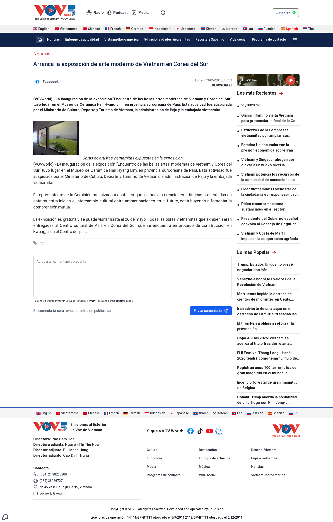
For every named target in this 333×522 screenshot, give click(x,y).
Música (204, 466)
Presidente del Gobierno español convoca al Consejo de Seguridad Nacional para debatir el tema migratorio (270, 221)
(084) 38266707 (51, 481)
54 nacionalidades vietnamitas (167, 39)
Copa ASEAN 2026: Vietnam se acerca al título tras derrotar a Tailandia (263, 341)
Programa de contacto (269, 39)
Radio (99, 13)
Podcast (120, 13)
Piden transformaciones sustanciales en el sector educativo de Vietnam (263, 207)
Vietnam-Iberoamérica (121, 39)
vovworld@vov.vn (52, 493)
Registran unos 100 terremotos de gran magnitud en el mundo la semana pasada (267, 370)
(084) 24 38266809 (53, 474)
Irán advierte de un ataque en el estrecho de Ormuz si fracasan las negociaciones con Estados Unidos (267, 311)
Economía (154, 458)
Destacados (208, 450)
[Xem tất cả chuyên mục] (295, 40)
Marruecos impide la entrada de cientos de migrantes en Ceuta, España (264, 297)
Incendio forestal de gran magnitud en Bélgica (267, 385)
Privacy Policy (95, 301)
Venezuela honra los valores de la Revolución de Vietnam (266, 282)
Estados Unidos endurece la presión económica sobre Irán (267, 147)
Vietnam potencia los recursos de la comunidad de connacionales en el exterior (270, 177)
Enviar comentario (208, 311)
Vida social (238, 39)
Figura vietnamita (264, 458)
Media (143, 13)
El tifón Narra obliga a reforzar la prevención (265, 326)
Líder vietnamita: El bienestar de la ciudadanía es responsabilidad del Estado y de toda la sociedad (269, 192)
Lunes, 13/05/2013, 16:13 (213, 80)
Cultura (152, 450)
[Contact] (5, 517)
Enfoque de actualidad (82, 39)
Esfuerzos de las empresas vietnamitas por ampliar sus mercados (265, 133)
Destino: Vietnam (263, 450)
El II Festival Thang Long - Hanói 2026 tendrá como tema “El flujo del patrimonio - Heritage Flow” (267, 356)
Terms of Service (117, 301)
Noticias (53, 39)
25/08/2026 (250, 105)
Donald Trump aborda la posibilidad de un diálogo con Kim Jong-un (267, 400)
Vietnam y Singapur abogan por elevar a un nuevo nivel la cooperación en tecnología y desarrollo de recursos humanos (269, 162)
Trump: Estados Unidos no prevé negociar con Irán (265, 267)
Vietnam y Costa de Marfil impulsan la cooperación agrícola (269, 236)
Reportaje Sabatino (209, 39)
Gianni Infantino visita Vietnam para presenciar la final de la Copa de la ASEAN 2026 (270, 118)
